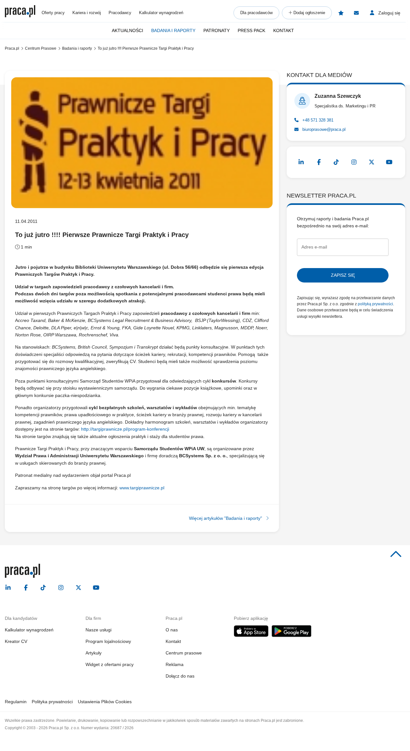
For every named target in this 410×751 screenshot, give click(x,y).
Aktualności (127, 30)
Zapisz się (343, 275)
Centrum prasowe (184, 652)
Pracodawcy (120, 12)
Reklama (175, 664)
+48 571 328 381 (317, 120)
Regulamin (16, 701)
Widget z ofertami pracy (110, 664)
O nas (172, 629)
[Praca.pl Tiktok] (336, 162)
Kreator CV (16, 641)
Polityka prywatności (52, 701)
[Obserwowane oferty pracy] (340, 12)
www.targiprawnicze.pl (141, 487)
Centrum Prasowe (40, 48)
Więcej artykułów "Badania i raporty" (226, 518)
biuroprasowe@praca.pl (323, 129)
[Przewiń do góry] (396, 554)
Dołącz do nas (180, 676)
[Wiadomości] (356, 12)
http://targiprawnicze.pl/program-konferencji (125, 429)
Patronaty (216, 30)
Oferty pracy (53, 12)
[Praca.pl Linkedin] (301, 162)
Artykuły (94, 652)
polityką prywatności (375, 304)
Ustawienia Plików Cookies (105, 701)
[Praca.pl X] (372, 162)
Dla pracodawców (256, 12)
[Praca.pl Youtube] (389, 162)
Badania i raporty (173, 30)
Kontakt (283, 30)
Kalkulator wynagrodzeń (161, 12)
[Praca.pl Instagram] (354, 162)
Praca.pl (12, 48)
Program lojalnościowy (108, 641)
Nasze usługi (98, 629)
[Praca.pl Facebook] (319, 162)
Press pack (251, 30)
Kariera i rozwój (86, 12)
